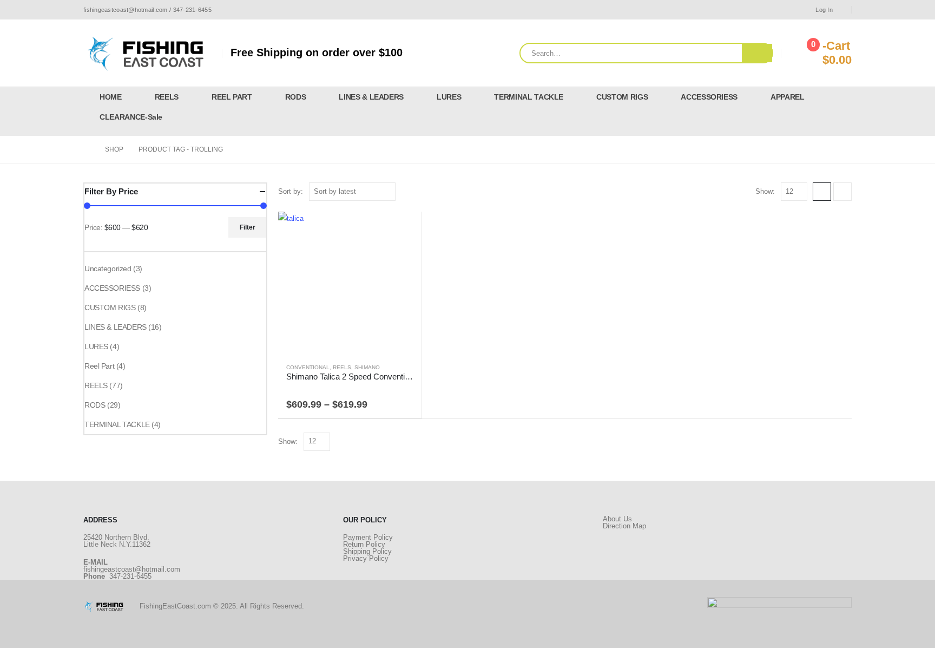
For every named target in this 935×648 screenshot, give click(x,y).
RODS (295, 97)
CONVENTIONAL (308, 367)
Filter (247, 227)
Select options (403, 229)
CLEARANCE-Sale (131, 117)
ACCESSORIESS (709, 97)
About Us (617, 519)
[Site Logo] (148, 53)
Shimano (367, 367)
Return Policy (364, 544)
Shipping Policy (367, 551)
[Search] (757, 53)
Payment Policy (368, 537)
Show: (765, 191)
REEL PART (232, 97)
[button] (822, 191)
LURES (449, 97)
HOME (111, 97)
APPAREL (788, 97)
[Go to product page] (349, 283)
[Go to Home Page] (86, 149)
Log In (824, 9)
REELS (167, 97)
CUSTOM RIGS (622, 97)
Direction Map (624, 526)
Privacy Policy (366, 558)
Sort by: (290, 191)
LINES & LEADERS (371, 97)
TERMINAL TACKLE (528, 97)
